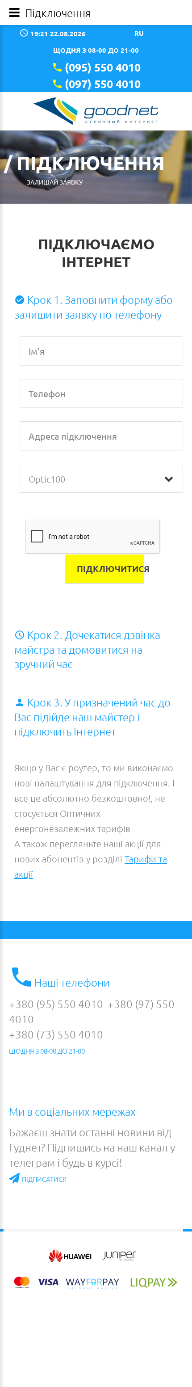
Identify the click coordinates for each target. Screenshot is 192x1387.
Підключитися (110, 568)
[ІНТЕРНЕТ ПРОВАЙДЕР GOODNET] (96, 111)
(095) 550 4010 (103, 67)
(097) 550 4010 (103, 83)
